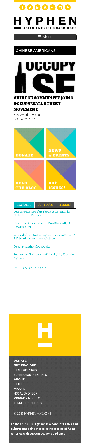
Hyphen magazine (45, 335)
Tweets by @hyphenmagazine (30, 267)
